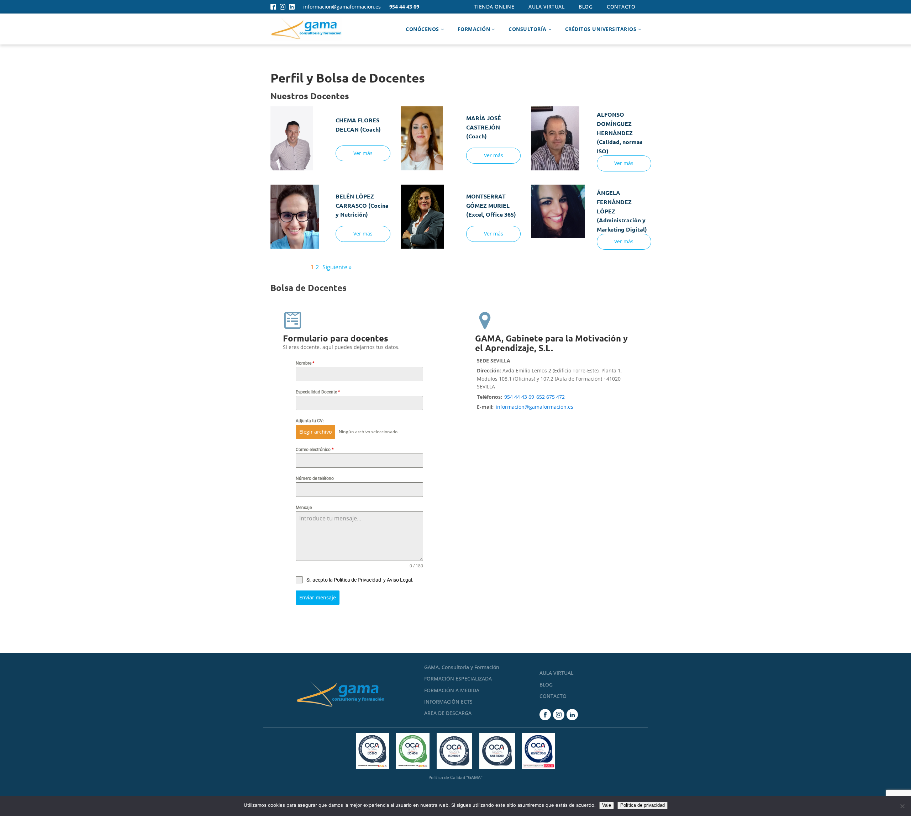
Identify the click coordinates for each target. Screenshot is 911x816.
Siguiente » (337, 267)
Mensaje (304, 507)
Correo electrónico (314, 449)
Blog (586, 6)
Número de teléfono (315, 478)
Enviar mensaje (317, 597)
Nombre (305, 363)
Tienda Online (494, 6)
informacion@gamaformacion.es (342, 6)
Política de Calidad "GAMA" (455, 777)
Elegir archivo (315, 431)
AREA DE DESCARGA (448, 713)
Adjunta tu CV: (310, 420)
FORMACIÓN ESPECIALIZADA (458, 678)
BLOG (546, 684)
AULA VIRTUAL (556, 672)
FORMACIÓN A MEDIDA (451, 690)
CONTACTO (553, 696)
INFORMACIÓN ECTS (448, 701)
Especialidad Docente (318, 392)
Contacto (621, 6)
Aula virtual (546, 6)
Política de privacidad (642, 805)
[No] (902, 806)
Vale (606, 805)
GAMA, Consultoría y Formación (461, 667)
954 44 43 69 (404, 6)
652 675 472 (550, 396)
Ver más (363, 153)
